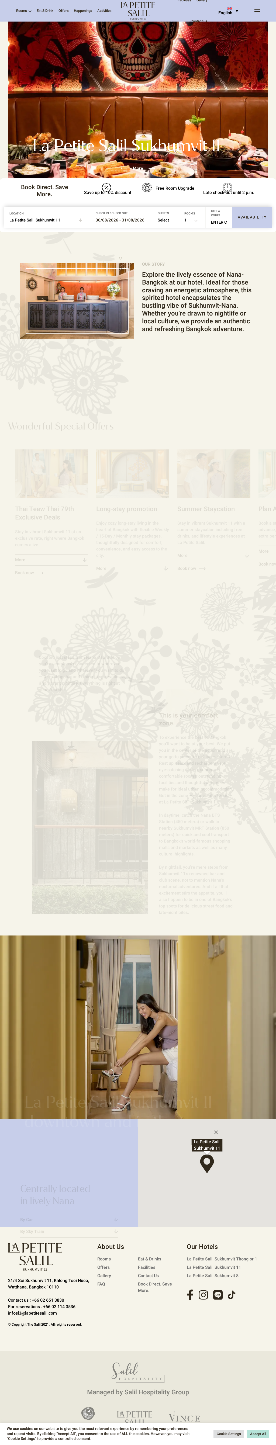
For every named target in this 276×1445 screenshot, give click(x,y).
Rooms (21, 10)
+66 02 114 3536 (59, 1307)
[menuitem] (226, 10)
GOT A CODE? (215, 213)
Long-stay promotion (126, 509)
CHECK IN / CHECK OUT (112, 213)
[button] (120, 258)
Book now (186, 568)
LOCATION (16, 214)
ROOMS (189, 214)
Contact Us (148, 1276)
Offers (63, 10)
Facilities (146, 1267)
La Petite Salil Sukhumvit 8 (213, 1276)
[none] (226, 10)
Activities (104, 10)
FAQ (101, 1284)
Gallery (104, 1276)
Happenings (83, 10)
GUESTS (163, 213)
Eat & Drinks (149, 1259)
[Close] (216, 1132)
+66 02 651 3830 (48, 1300)
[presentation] (127, 168)
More (20, 560)
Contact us (199, 21)
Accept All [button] (258, 1433)
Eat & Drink (45, 10)
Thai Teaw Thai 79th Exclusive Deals (44, 513)
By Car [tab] (26, 1220)
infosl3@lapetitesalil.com (32, 1313)
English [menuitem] (225, 13)
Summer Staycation (206, 509)
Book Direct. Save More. (155, 1287)
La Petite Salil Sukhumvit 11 (214, 1267)
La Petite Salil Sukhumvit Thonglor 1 (222, 1259)
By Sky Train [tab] (32, 1231)
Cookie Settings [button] (229, 1433)
